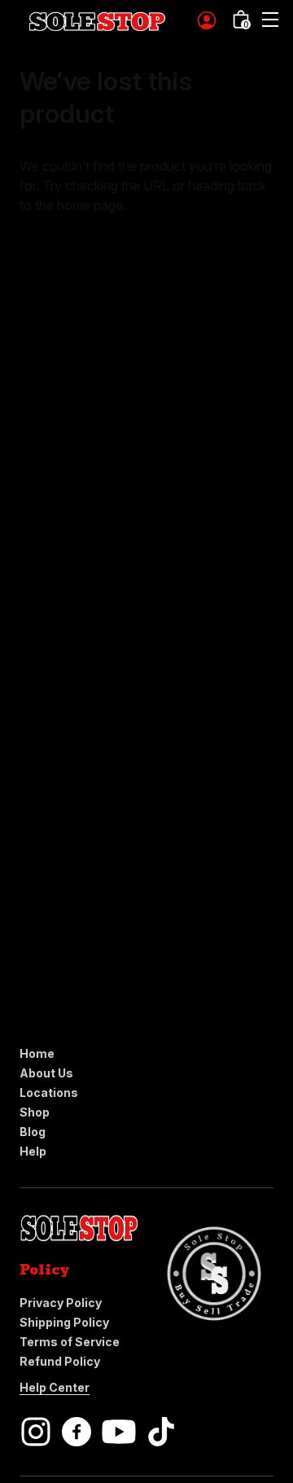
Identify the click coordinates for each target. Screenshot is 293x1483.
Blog (33, 1132)
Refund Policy (60, 1361)
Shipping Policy (64, 1322)
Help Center (55, 1387)
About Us (46, 1073)
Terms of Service (70, 1342)
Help (33, 1151)
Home (37, 1053)
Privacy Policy (61, 1303)
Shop (35, 1112)
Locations (49, 1092)
